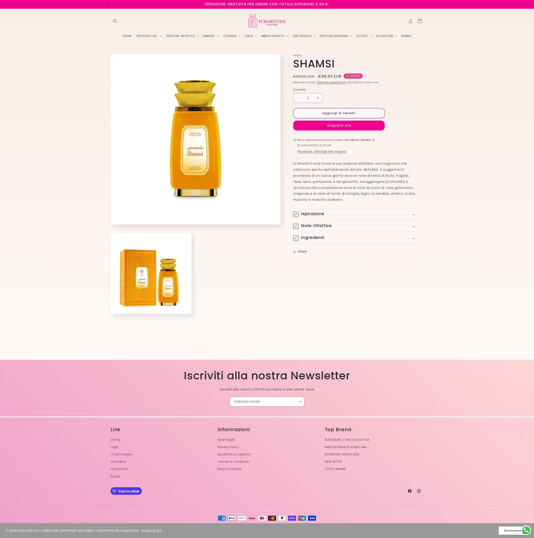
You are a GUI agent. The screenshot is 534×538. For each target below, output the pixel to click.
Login (115, 447)
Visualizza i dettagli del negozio (321, 152)
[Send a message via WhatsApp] (526, 530)
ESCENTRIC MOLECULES (342, 454)
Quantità (299, 90)
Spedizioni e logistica (234, 454)
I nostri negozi (121, 454)
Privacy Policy (228, 447)
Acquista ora (339, 125)
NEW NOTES (333, 462)
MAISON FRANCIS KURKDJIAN (346, 447)
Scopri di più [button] (151, 530)
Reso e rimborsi (230, 469)
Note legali (226, 440)
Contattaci (119, 469)
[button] (115, 21)
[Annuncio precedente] (112, 4)
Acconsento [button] (513, 530)
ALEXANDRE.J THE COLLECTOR (347, 440)
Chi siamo (118, 462)
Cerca (115, 440)
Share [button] (302, 252)
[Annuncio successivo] (422, 4)
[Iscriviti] (299, 402)
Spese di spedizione (331, 82)
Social (115, 476)
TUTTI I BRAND (335, 469)
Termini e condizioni (233, 462)
